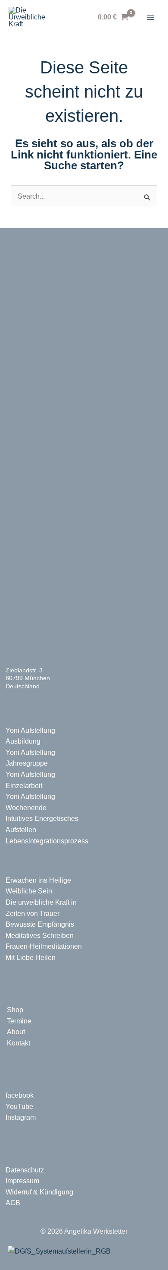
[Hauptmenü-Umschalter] (150, 17)
